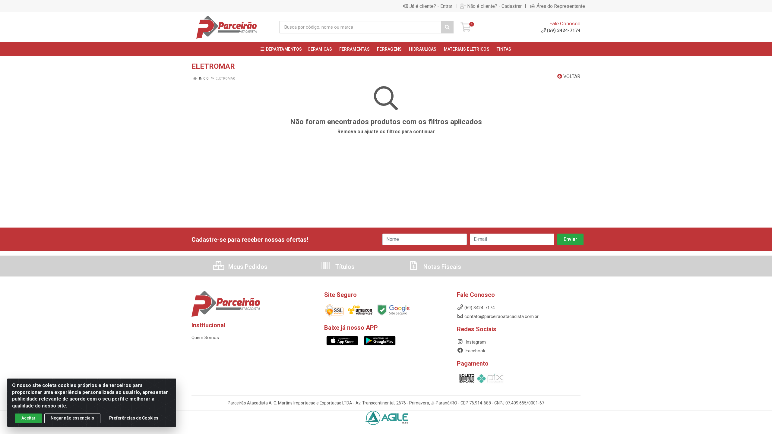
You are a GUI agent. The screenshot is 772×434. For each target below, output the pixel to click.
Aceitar (28, 418)
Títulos (344, 266)
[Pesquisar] (447, 27)
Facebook (474, 351)
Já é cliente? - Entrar (430, 6)
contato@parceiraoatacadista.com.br (501, 316)
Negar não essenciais (72, 418)
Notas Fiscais (441, 266)
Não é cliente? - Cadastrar (494, 6)
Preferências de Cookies (133, 418)
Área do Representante (560, 6)
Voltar (571, 76)
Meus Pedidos (247, 266)
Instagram (475, 342)
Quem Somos (205, 337)
